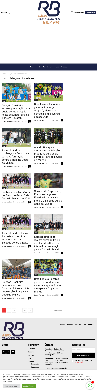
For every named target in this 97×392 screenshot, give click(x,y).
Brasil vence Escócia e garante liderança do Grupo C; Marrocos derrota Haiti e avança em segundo (47, 110)
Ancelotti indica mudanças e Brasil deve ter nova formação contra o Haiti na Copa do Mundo (16, 156)
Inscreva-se (82, 355)
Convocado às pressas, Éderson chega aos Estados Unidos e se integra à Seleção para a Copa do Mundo (48, 197)
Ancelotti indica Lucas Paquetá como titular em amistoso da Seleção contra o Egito (15, 238)
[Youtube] (13, 352)
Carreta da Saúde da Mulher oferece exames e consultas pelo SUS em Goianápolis (55, 352)
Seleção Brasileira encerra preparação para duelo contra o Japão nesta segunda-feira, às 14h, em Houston (16, 111)
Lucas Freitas (7, 121)
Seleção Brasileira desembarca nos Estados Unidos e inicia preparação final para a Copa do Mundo (15, 288)
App (4, 101)
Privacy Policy (79, 362)
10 (25, 310)
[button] (5, 12)
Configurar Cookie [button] (12, 386)
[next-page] (30, 310)
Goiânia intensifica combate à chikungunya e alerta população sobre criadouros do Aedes (56, 362)
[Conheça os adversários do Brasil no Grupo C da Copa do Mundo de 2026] (16, 181)
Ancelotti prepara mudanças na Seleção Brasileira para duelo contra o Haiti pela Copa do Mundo (48, 154)
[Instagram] (4, 352)
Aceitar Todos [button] (28, 386)
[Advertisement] (48, 44)
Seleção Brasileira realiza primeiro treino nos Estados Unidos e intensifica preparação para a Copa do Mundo (47, 243)
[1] (90, 387)
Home (4, 74)
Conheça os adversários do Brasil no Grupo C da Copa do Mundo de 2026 (16, 195)
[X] (8, 352)
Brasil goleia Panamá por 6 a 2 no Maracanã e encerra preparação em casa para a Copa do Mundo (48, 285)
